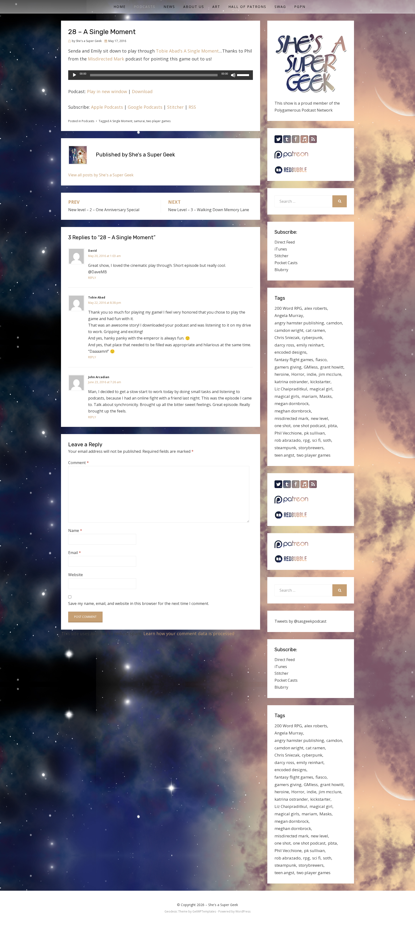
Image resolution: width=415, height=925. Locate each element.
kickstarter (320, 381)
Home (120, 6)
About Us (193, 6)
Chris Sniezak (287, 337)
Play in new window (107, 91)
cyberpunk (312, 337)
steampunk (285, 447)
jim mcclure (330, 374)
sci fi (316, 440)
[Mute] (233, 75)
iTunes (281, 249)
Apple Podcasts (107, 107)
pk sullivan (314, 433)
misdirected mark (291, 418)
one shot (283, 425)
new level (319, 418)
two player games (158, 121)
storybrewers (311, 447)
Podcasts (144, 6)
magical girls (287, 396)
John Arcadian (98, 377)
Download (142, 91)
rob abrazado (288, 440)
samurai (139, 121)
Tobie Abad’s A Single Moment (187, 51)
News (169, 6)
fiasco (321, 359)
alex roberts (315, 308)
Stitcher (175, 107)
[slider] (243, 74)
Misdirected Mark (106, 59)
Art (216, 6)
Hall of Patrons (247, 6)
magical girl (321, 389)
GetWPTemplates (204, 911)
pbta (332, 425)
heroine (282, 374)
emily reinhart (310, 345)
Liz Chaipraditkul (291, 389)
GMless (311, 367)
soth (327, 440)
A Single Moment (121, 121)
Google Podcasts (145, 107)
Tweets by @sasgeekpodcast (300, 621)
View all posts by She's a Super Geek (101, 175)
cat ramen (315, 330)
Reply (92, 278)
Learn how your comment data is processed (188, 633)
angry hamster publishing (299, 323)
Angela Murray (289, 315)
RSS (192, 107)
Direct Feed (285, 242)
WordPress (242, 911)
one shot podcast (309, 425)
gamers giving (288, 367)
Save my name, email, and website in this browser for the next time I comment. (138, 603)
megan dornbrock (292, 403)
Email (74, 552)
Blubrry (281, 269)
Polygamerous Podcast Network (304, 110)
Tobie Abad (96, 297)
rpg (306, 440)
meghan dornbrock (293, 411)
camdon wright (289, 330)
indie (311, 374)
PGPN (299, 6)
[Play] (74, 75)
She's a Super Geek (223, 904)
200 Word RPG (288, 308)
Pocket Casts (286, 262)
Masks (325, 396)
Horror (297, 374)
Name (75, 530)
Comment (78, 462)
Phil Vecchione (288, 433)
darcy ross (284, 345)
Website (75, 574)
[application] (160, 75)
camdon (334, 323)
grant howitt (331, 367)
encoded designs (290, 352)
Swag (280, 6)
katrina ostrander (291, 381)
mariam (309, 396)
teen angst (284, 455)
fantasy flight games (294, 359)
